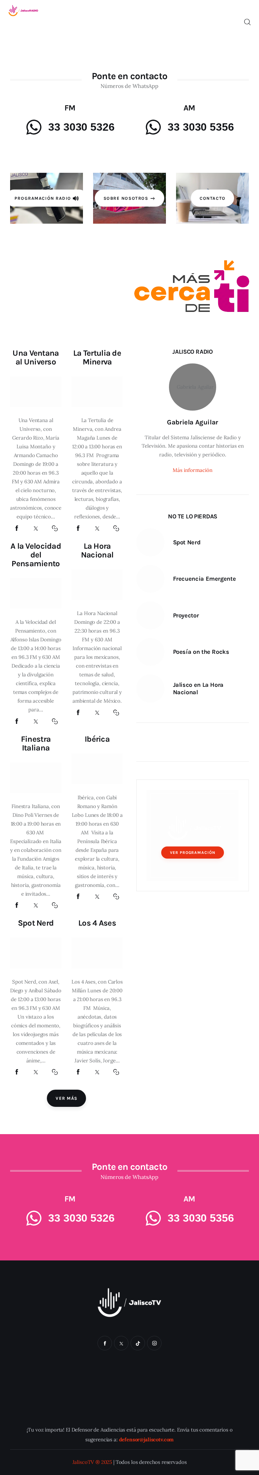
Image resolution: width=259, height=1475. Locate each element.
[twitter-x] (121, 1343)
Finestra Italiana (36, 743)
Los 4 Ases (97, 923)
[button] (55, 528)
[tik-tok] (138, 1343)
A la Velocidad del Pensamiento (35, 555)
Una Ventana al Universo (35, 357)
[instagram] (154, 1343)
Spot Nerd (36, 923)
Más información (192, 470)
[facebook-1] (104, 1343)
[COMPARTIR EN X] (35, 528)
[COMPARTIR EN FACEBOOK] (17, 528)
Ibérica (97, 739)
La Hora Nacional (97, 550)
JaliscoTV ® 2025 (92, 1462)
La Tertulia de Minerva (97, 357)
